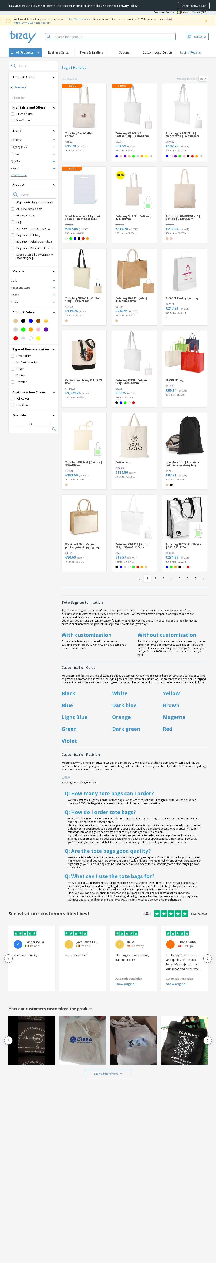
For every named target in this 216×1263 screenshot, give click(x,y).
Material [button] (18, 271)
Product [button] (18, 184)
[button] (33, 140)
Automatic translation (128, 978)
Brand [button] (16, 131)
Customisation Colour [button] (28, 392)
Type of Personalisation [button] (30, 349)
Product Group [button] (23, 77)
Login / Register (190, 52)
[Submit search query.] (13, 66)
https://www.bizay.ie (79, 18)
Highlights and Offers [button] (28, 107)
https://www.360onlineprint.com (32, 22)
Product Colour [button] (23, 312)
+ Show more (19, 175)
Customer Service (164, 12)
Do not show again (193, 5)
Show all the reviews (106, 1073)
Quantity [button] (19, 415)
